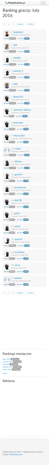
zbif (15, 45)
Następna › (20, 24)
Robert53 (18, 97)
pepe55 (18, 239)
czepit (18, 149)
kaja (15, 84)
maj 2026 (6, 364)
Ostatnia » (30, 24)
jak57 (17, 213)
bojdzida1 (18, 32)
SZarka (18, 162)
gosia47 (18, 174)
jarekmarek (20, 187)
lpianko (18, 278)
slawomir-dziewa (22, 110)
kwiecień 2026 (8, 367)
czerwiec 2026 (8, 361)
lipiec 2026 (6, 359)
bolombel (18, 123)
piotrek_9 (18, 71)
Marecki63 (19, 136)
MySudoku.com (16, 455)
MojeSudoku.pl (13, 2)
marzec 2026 (7, 369)
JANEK (17, 58)
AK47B (18, 200)
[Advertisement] (24, 322)
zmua (17, 265)
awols (17, 226)
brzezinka (19, 252)
